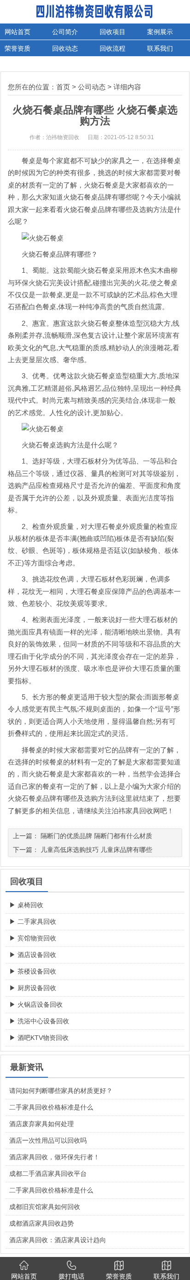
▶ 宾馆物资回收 (32, 938)
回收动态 (65, 48)
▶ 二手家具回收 (32, 921)
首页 (63, 87)
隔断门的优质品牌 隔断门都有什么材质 (96, 836)
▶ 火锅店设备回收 (36, 1004)
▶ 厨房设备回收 (32, 988)
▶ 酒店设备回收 (32, 954)
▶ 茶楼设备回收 (32, 971)
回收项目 (112, 31)
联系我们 (160, 48)
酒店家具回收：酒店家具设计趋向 (57, 1240)
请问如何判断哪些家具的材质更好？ (61, 1090)
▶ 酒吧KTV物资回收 (39, 1037)
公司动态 (92, 87)
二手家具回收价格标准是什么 (51, 1107)
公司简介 (65, 31)
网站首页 (17, 31)
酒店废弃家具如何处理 (41, 1123)
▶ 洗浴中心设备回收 (39, 1021)
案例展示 (160, 31)
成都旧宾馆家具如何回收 (44, 1206)
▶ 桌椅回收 (26, 905)
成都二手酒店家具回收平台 (48, 1173)
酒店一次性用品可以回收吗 (48, 1140)
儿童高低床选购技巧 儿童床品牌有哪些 (96, 849)
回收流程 (112, 48)
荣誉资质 (17, 48)
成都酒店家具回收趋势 (41, 1223)
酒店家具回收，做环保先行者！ (54, 1157)
